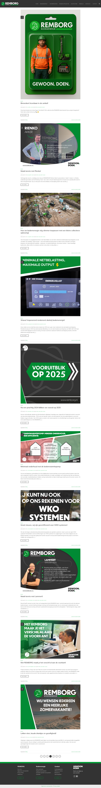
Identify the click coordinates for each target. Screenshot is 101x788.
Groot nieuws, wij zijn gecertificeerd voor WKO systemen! (44, 525)
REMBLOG (81, 3)
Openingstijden (58, 774)
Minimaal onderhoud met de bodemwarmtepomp (41, 466)
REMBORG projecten (64, 3)
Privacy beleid (56, 786)
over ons (87, 3)
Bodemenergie (43, 3)
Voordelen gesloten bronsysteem (43, 772)
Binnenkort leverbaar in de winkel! (34, 103)
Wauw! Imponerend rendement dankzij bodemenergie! (43, 320)
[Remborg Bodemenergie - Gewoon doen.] (10, 4)
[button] (99, 3)
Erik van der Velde (40, 107)
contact (95, 3)
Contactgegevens (59, 769)
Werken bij (20, 774)
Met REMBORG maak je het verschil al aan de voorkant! (43, 662)
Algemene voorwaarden (46, 786)
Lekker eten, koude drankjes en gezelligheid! (38, 733)
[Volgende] (60, 756)
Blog (22, 101)
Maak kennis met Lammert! (32, 596)
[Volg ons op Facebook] (74, 776)
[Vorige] (41, 756)
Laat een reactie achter (75, 119)
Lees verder (25, 115)
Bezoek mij (57, 772)
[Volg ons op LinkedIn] (77, 776)
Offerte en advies (59, 771)
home (37, 3)
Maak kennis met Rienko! (31, 171)
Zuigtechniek (74, 3)
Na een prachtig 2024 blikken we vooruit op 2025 (41, 407)
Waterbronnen (53, 3)
